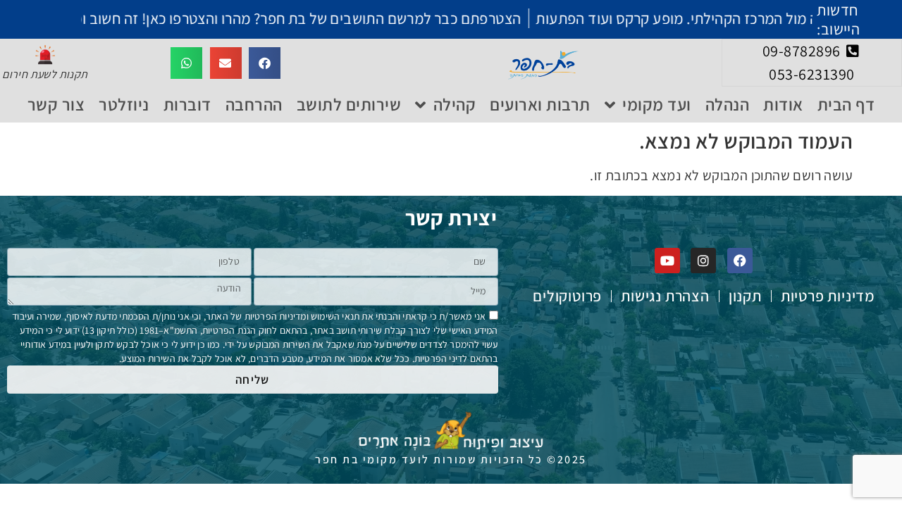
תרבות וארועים (540, 104)
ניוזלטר (124, 104)
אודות (783, 104)
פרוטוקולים (567, 296)
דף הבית (846, 104)
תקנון (745, 296)
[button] (264, 63)
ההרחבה (254, 104)
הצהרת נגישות (665, 296)
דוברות (187, 104)
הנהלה (727, 104)
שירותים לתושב (349, 104)
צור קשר (56, 104)
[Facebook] (740, 260)
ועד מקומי (656, 104)
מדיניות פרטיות (828, 296)
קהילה (454, 104)
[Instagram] (703, 260)
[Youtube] (667, 260)
